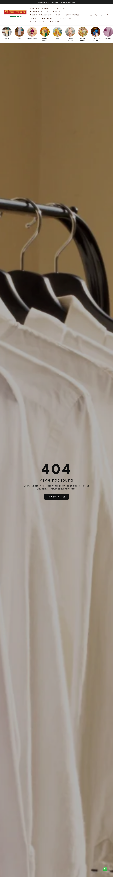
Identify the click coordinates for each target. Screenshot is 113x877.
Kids (58, 15)
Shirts (33, 8)
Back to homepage (56, 497)
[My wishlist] (101, 15)
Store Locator (37, 22)
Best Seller (65, 18)
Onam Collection (39, 11)
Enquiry (52, 22)
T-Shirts (34, 18)
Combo (56, 11)
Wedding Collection (40, 15)
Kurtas (46, 8)
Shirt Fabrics (72, 15)
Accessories (48, 18)
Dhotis (58, 8)
